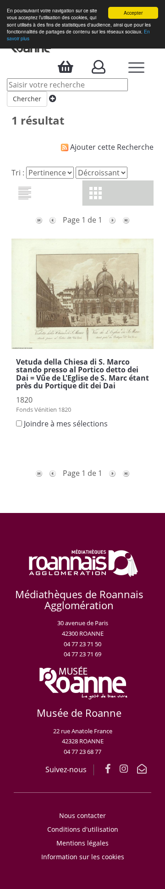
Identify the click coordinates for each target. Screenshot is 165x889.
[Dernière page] (126, 220)
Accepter (133, 12)
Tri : (17, 173)
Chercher (27, 98)
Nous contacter (82, 815)
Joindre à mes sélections (66, 424)
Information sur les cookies (82, 856)
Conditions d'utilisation (82, 829)
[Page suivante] (112, 220)
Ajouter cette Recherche (111, 147)
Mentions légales (82, 843)
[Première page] (39, 220)
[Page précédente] (52, 220)
